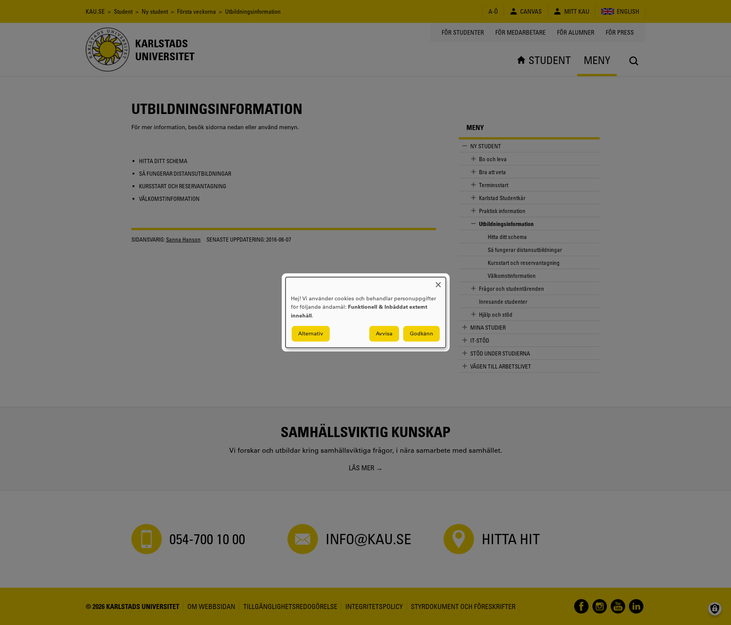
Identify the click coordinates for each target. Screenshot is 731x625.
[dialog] (366, 312)
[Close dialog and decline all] (438, 282)
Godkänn (421, 333)
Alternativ (310, 333)
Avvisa (384, 333)
